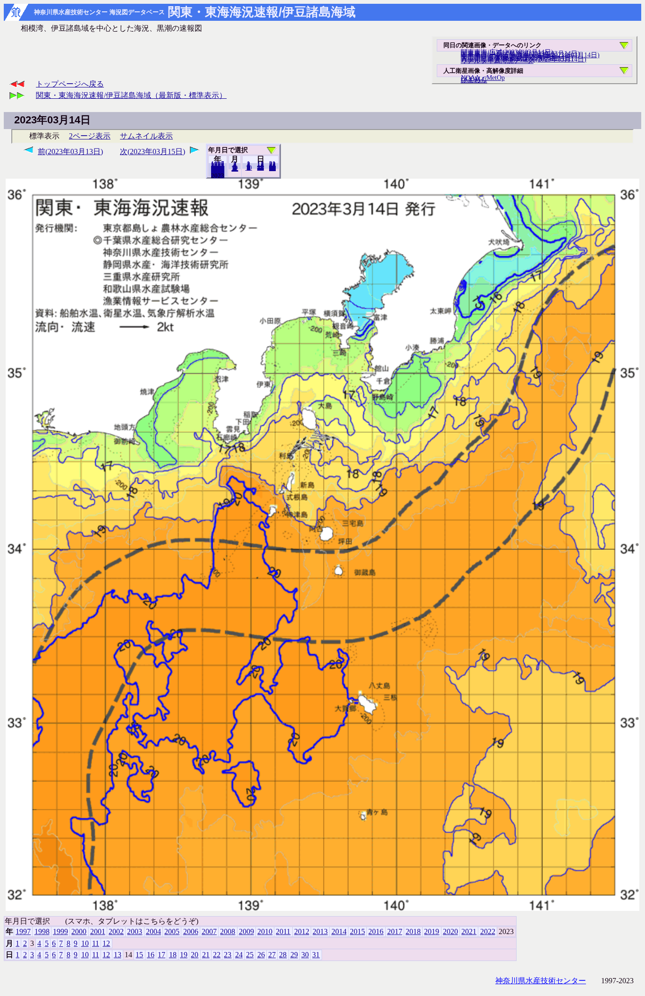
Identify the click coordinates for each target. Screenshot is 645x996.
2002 (116, 931)
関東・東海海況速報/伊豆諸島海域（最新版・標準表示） (131, 95)
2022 (217, 175)
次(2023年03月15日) (152, 151)
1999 (60, 931)
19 (183, 955)
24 (239, 955)
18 (173, 955)
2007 (209, 931)
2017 (394, 931)
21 (206, 955)
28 (283, 955)
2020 (450, 931)
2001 (97, 931)
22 (217, 955)
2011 (283, 931)
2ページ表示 (89, 136)
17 (161, 955)
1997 (23, 931)
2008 (227, 931)
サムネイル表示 (146, 136)
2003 (134, 931)
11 (95, 943)
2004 (153, 931)
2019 (431, 931)
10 (249, 168)
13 (117, 955)
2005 (171, 931)
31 (272, 168)
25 (250, 955)
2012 (301, 931)
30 (305, 955)
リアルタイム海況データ (497, 60)
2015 (357, 931)
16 (150, 955)
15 (139, 955)
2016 (375, 931)
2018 (413, 931)
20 (260, 168)
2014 (339, 931)
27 (272, 955)
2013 (320, 931)
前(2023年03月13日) (70, 151)
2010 (264, 931)
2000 (78, 931)
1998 (42, 931)
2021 (468, 931)
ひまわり (474, 80)
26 (261, 955)
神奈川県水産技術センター (540, 981)
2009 (246, 931)
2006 (190, 931)
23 (227, 955)
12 (234, 168)
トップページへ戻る (70, 84)
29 (294, 955)
